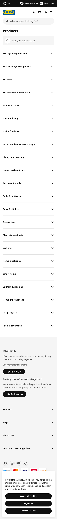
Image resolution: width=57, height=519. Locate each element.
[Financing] (6, 470)
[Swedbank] (42, 470)
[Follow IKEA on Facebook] (5, 463)
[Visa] (24, 470)
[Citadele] (33, 470)
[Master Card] (15, 470)
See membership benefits (15, 364)
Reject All (28, 503)
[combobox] (27, 21)
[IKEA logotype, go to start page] (9, 12)
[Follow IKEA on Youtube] (18, 463)
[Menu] (51, 12)
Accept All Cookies (28, 496)
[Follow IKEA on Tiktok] (25, 463)
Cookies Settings (28, 511)
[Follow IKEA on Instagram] (12, 463)
